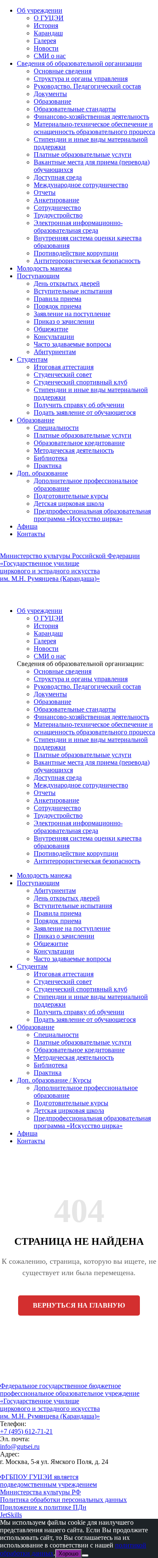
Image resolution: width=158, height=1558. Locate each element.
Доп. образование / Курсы (54, 1080)
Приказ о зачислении (64, 321)
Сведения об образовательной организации (79, 63)
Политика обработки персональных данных (63, 1499)
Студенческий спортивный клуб (80, 382)
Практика (48, 465)
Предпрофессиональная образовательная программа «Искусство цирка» (92, 515)
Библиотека (50, 458)
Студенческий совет (63, 374)
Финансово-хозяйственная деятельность (91, 116)
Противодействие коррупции (76, 253)
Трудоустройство (58, 215)
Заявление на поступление (72, 313)
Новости (46, 48)
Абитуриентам (55, 351)
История (46, 25)
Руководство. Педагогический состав (87, 86)
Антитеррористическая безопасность (87, 260)
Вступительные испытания (73, 291)
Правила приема (57, 298)
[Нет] (85, 1555)
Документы (50, 93)
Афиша (27, 526)
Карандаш (48, 33)
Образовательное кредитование (79, 442)
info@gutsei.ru (20, 1446)
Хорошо (68, 1553)
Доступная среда (58, 177)
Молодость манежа (44, 268)
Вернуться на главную (79, 1305)
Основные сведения (62, 71)
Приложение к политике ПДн (43, 1507)
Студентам (32, 359)
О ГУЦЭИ (49, 17)
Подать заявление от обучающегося (85, 412)
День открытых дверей (67, 283)
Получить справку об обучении (79, 404)
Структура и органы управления (81, 78)
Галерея (45, 40)
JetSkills (11, 1514)
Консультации (54, 336)
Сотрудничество (57, 207)
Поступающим (38, 275)
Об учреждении (39, 10)
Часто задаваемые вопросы (72, 344)
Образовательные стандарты (75, 109)
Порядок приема (57, 306)
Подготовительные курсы (71, 496)
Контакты (31, 533)
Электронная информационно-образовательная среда (78, 226)
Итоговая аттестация (64, 367)
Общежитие (51, 329)
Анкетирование (56, 200)
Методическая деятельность (74, 450)
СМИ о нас (50, 55)
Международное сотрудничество (81, 184)
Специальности (56, 427)
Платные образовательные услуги (82, 154)
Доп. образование (42, 473)
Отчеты (45, 192)
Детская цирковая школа (69, 503)
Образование (52, 101)
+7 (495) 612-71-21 (26, 1431)
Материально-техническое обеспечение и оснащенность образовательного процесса (94, 128)
